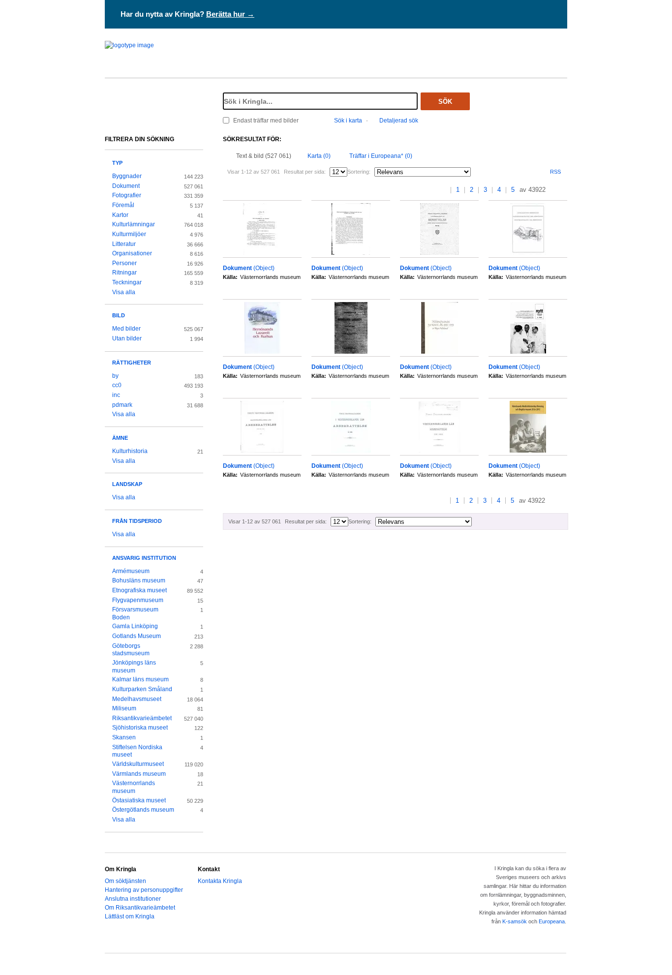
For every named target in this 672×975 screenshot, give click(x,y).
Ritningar (124, 272)
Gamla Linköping (135, 626)
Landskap (127, 484)
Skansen (124, 737)
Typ (117, 163)
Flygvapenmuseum (137, 600)
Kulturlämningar (133, 224)
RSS (555, 172)
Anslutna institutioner (133, 898)
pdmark (122, 404)
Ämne (120, 438)
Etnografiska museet (139, 590)
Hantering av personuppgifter (144, 889)
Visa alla (123, 292)
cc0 (117, 385)
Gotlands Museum (136, 636)
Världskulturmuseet (138, 764)
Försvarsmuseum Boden (135, 613)
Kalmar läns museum (140, 679)
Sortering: (358, 172)
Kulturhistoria (130, 451)
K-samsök (514, 921)
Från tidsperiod (137, 521)
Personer (124, 263)
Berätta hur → (230, 14)
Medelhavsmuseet (136, 699)
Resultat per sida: (305, 172)
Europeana (552, 921)
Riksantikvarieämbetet (142, 718)
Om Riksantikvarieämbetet (140, 907)
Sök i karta (348, 120)
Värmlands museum (139, 773)
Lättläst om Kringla (129, 916)
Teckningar (127, 282)
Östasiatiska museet (139, 800)
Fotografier (126, 195)
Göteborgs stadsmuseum (131, 649)
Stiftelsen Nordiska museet (137, 751)
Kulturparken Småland (142, 689)
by (115, 375)
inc (116, 395)
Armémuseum (131, 571)
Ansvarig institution (144, 558)
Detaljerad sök (398, 120)
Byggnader (127, 176)
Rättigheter (131, 363)
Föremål (123, 205)
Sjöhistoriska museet (140, 727)
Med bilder (126, 328)
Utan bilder (127, 338)
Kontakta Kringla (220, 881)
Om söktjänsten (125, 881)
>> (564, 190)
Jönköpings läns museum (134, 666)
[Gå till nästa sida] (554, 190)
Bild (118, 315)
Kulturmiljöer (129, 234)
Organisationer (132, 253)
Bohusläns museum (138, 580)
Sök (445, 101)
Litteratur (124, 244)
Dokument (126, 186)
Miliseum (124, 708)
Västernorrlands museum (133, 787)
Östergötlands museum (143, 809)
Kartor (120, 215)
